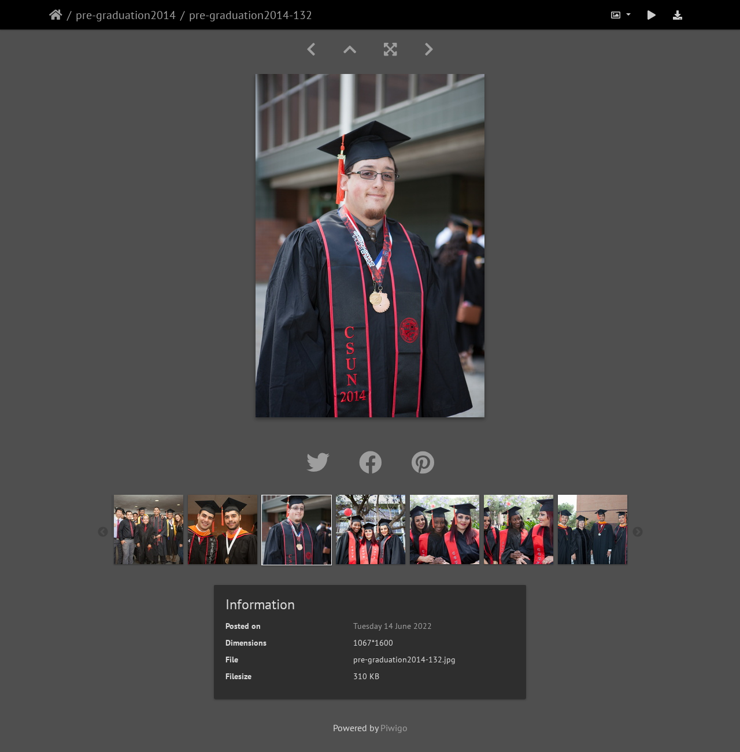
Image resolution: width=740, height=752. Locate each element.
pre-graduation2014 (126, 15)
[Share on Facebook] (373, 462)
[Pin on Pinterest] (423, 462)
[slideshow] (651, 15)
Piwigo (394, 728)
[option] (149, 529)
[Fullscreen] (390, 49)
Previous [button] (103, 532)
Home (55, 15)
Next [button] (637, 532)
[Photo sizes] (620, 15)
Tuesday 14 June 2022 (392, 626)
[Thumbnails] (350, 49)
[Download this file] (677, 15)
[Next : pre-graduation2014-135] (428, 49)
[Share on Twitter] (321, 462)
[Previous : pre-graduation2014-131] (311, 49)
